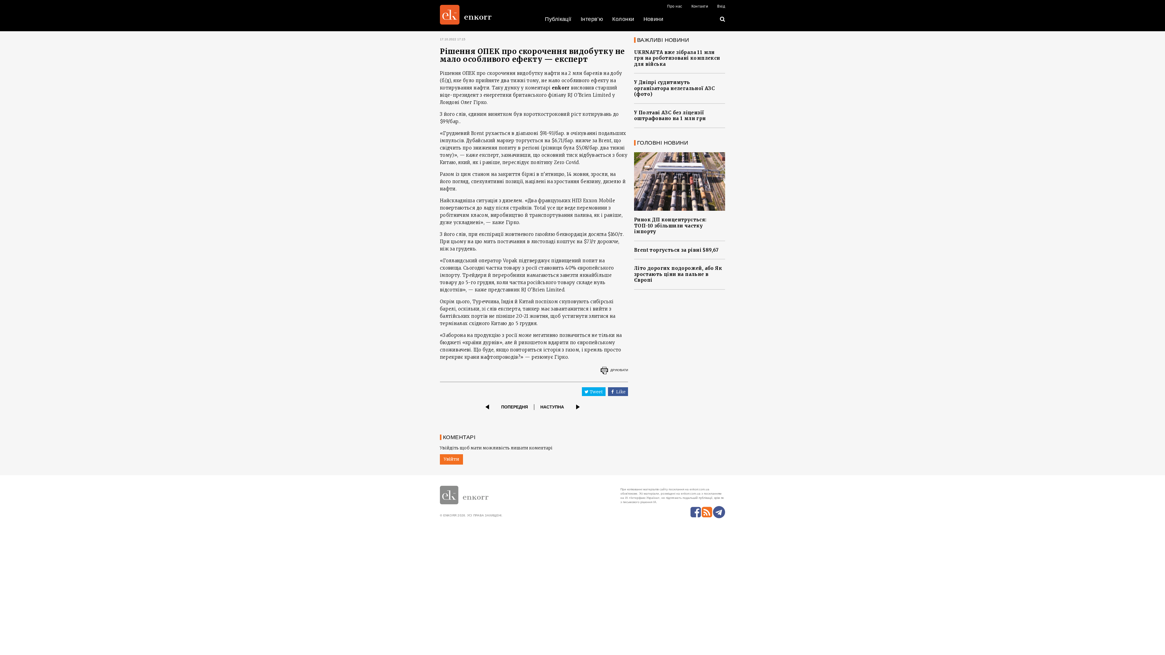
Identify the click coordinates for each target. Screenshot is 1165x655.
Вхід (721, 6)
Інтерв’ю (592, 19)
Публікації (558, 19)
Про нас (674, 6)
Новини (653, 19)
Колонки (623, 19)
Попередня (514, 407)
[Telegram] (719, 512)
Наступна (552, 407)
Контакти (699, 6)
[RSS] (707, 512)
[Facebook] (696, 512)
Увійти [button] (451, 459)
